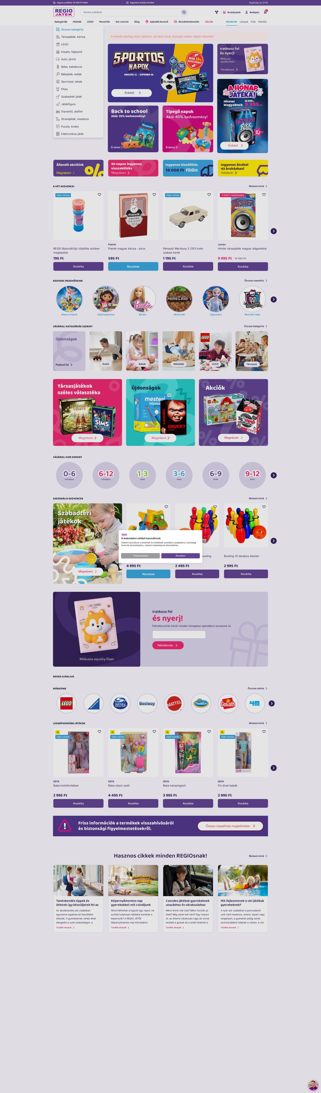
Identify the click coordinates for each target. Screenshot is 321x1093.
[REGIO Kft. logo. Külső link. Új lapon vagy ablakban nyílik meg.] (124, 534)
